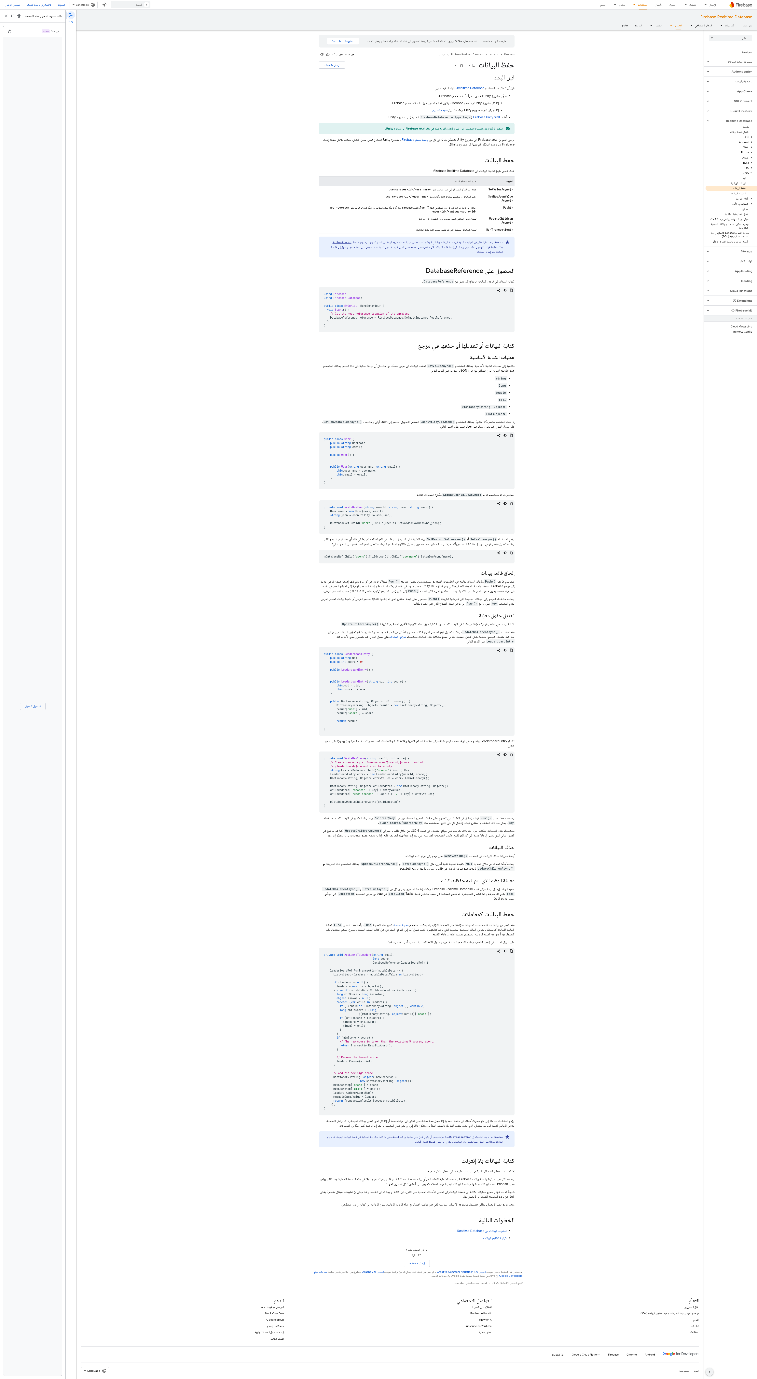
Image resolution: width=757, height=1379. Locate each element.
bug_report (19, 16)
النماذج (696, 1319)
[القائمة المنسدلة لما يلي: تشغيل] (684, 4)
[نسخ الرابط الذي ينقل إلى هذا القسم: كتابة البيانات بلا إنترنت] (457, 1161)
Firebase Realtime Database (726, 17)
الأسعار (658, 5)
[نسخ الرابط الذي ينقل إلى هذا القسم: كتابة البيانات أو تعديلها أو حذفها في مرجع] (414, 346)
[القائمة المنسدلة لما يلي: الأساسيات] (720, 25)
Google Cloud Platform (586, 1354)
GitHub (694, 1332)
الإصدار (712, 5)
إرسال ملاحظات (332, 65)
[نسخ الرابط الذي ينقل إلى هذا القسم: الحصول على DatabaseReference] (422, 271)
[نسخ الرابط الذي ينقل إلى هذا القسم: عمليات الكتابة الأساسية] (466, 357)
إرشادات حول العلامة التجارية (269, 1332)
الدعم (603, 5)
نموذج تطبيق (439, 110)
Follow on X (485, 1319)
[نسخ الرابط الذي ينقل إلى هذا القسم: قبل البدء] (490, 78)
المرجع (638, 25)
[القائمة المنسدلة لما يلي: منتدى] (614, 4)
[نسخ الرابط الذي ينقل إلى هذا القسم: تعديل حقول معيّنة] (475, 616)
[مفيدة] (328, 55)
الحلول (672, 5)
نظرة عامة (747, 25)
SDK (486, 117)
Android (650, 1354)
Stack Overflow (274, 1313)
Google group (275, 1319)
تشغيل (692, 5)
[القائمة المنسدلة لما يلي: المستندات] (633, 4)
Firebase (509, 54)
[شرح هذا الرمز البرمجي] (499, 290)
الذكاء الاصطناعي (703, 25)
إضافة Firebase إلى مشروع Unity (405, 128)
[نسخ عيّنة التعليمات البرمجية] (511, 290)
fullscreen (12, 16)
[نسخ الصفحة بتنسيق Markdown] (461, 65)
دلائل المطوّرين (691, 1307)
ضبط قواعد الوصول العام (483, 247)
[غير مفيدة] (322, 55)
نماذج (625, 25)
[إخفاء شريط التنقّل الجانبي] (709, 1372)
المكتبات (695, 1326)
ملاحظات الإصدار (275, 1326)
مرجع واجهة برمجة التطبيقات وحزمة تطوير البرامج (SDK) (669, 1313)
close (6, 16)
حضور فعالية (485, 1332)
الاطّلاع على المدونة (482, 1307)
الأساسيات (730, 25)
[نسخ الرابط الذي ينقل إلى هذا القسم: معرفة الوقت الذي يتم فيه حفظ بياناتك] (437, 880)
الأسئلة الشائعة (277, 1338)
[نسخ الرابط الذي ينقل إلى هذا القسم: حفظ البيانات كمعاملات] (457, 914)
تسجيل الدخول (12, 5)
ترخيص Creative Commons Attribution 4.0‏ (461, 1272)
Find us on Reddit (481, 1313)
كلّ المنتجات (558, 1354)
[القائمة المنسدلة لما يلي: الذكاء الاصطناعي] (690, 25)
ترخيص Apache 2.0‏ (373, 1272)
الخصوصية (684, 1370)
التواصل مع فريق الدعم (272, 1307)
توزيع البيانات (398, 637)
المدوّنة (61, 5)
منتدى (622, 5)
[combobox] (130, 4)
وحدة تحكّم (415, 140)
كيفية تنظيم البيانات (495, 1238)
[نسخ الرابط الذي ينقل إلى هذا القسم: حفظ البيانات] (480, 160)
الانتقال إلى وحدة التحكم (39, 5)
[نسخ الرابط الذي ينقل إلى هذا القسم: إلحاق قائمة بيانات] (477, 573)
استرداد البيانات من (482, 1231)
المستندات (643, 5)
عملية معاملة (401, 925)
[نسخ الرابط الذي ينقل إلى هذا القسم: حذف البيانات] (485, 847)
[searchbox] (730, 38)
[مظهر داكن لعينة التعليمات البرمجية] (505, 290)
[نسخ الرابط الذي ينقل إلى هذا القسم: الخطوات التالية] (475, 1220)
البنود (696, 1370)
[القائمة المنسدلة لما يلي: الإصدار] (704, 4)
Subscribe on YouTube (478, 1326)
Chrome (631, 1354)
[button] (733, 61)
